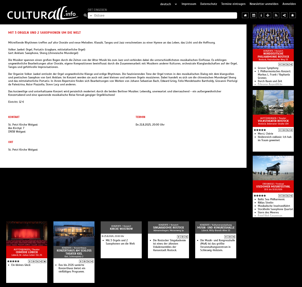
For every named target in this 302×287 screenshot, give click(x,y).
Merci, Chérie (265, 133)
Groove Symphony (268, 68)
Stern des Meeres (268, 212)
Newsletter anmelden (264, 4)
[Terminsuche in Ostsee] (253, 15)
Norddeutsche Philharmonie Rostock (273, 55)
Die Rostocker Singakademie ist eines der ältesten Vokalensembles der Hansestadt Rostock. (169, 245)
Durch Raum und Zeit (270, 81)
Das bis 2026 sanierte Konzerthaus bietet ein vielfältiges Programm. (72, 268)
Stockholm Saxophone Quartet (275, 209)
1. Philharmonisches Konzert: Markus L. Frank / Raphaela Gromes (274, 75)
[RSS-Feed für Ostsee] (276, 15)
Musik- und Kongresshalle (215, 227)
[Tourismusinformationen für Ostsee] (261, 15)
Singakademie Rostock (168, 227)
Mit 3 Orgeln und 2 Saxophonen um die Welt (120, 242)
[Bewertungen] (44, 261)
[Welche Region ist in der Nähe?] (267, 15)
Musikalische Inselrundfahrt (274, 206)
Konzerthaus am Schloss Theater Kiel (74, 252)
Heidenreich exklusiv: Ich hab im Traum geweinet (275, 138)
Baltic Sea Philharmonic (271, 199)
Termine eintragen (233, 4)
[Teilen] (291, 64)
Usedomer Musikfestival (273, 186)
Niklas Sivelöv (265, 202)
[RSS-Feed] (287, 64)
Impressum (189, 4)
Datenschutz (208, 4)
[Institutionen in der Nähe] (284, 64)
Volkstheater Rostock (273, 120)
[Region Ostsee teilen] (284, 15)
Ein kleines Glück (20, 265)
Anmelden (289, 4)
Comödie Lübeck (27, 252)
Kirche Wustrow (121, 228)
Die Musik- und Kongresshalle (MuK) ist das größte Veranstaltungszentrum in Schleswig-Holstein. (217, 245)
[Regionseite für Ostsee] (245, 15)
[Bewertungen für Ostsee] (292, 15)
